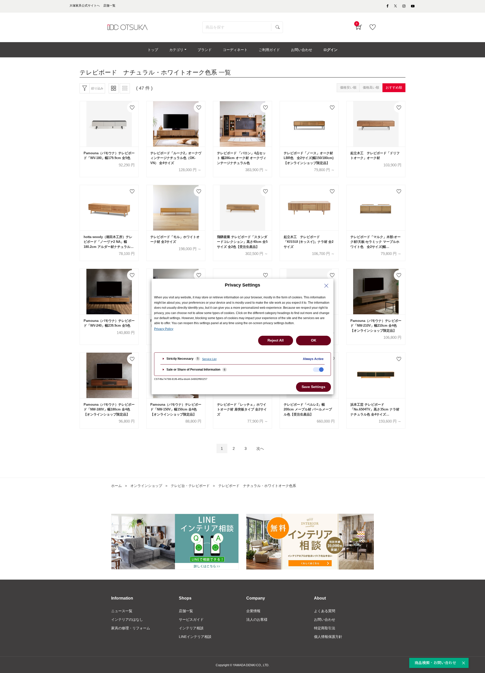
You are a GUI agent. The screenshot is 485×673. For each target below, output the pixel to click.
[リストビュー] (125, 88)
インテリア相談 (191, 628)
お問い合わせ (324, 619)
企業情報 (253, 611)
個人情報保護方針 (328, 637)
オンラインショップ (146, 486)
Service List (209, 358)
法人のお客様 (257, 619)
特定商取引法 (324, 628)
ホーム (116, 486)
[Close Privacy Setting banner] (326, 285)
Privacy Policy (163, 329)
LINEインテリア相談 (195, 637)
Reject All (276, 340)
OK (313, 340)
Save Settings (313, 387)
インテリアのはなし (127, 619)
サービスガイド (191, 619)
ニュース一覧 (121, 611)
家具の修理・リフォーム (130, 628)
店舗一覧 (186, 611)
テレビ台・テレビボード (190, 486)
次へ (260, 448)
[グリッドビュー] (114, 88)
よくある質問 (324, 611)
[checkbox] (318, 369)
